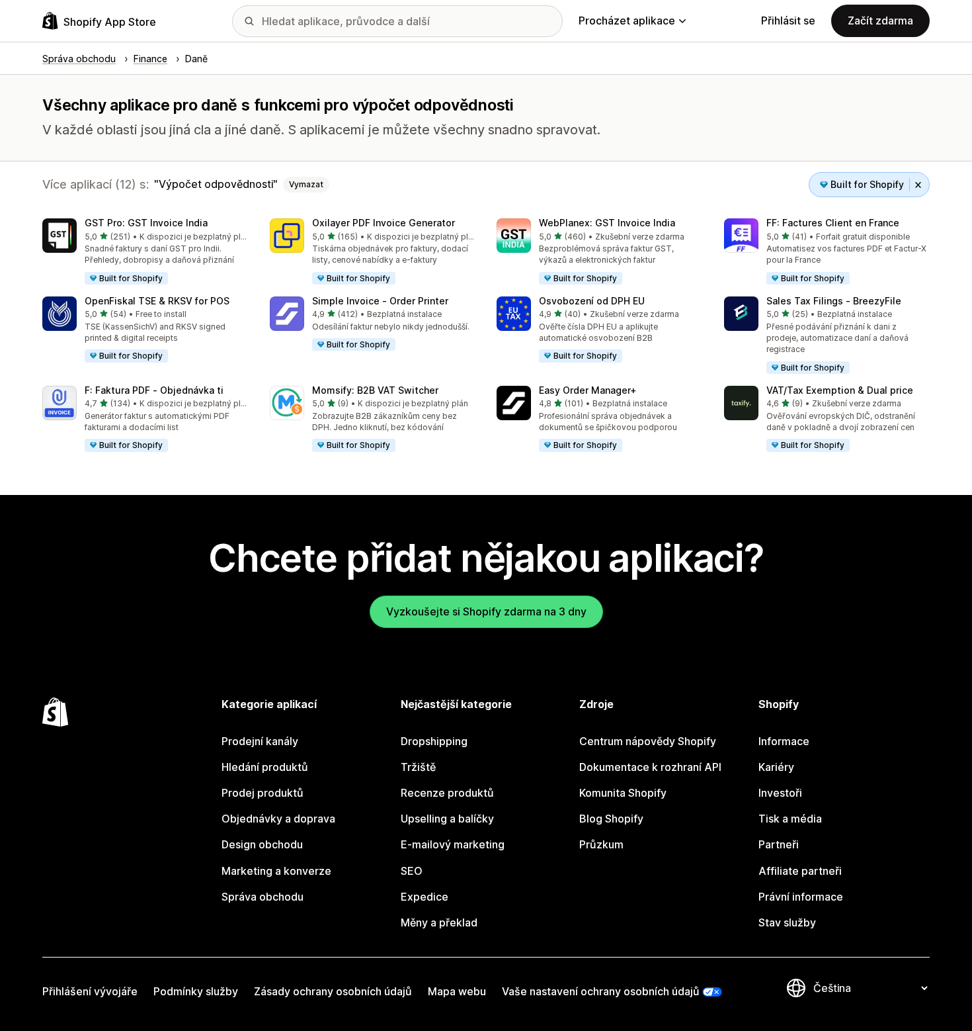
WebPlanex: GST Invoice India (607, 222)
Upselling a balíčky (447, 818)
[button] (145, 252)
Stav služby (787, 922)
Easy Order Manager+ (588, 390)
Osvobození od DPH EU (592, 300)
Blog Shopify (611, 818)
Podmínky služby (195, 991)
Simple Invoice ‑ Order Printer (380, 300)
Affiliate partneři (800, 870)
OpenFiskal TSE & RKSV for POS (157, 300)
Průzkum (601, 844)
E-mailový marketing (453, 844)
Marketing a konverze (276, 870)
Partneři (778, 844)
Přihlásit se (788, 20)
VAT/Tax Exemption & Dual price (839, 390)
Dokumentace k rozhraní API (650, 767)
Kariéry (776, 767)
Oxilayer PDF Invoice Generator (383, 222)
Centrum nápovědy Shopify (647, 741)
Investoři (780, 792)
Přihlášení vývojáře (90, 991)
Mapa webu (457, 991)
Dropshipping (434, 741)
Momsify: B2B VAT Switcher (375, 390)
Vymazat (306, 184)
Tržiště (418, 767)
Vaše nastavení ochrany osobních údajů (601, 991)
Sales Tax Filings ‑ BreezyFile (833, 300)
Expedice (424, 896)
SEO (412, 870)
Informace (783, 741)
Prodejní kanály (260, 741)
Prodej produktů (263, 792)
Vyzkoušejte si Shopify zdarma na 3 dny (486, 611)
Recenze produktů (447, 792)
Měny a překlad (439, 922)
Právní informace (800, 896)
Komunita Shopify (623, 792)
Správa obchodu (263, 896)
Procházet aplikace (627, 20)
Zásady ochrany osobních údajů (333, 991)
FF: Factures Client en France (832, 222)
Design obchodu (262, 844)
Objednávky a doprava (278, 818)
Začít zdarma (880, 20)
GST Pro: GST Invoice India (146, 222)
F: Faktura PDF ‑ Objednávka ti (154, 390)
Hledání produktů (265, 767)
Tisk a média (790, 818)
